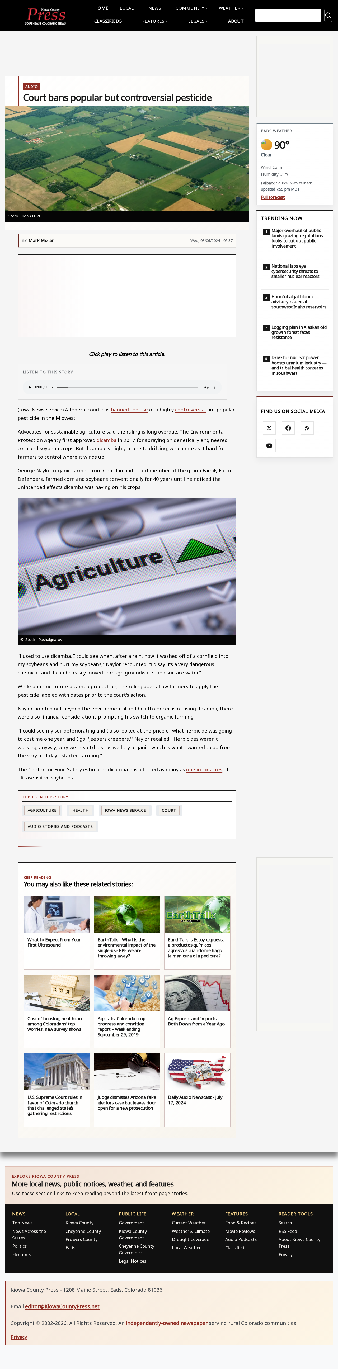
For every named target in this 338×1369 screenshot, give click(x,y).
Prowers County (81, 1239)
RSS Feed (288, 1231)
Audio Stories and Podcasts (60, 826)
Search (285, 1223)
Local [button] (127, 8)
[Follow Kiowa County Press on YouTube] (269, 445)
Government (131, 1223)
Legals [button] (196, 21)
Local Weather (186, 1247)
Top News (22, 1223)
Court (169, 810)
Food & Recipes (240, 1223)
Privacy (286, 1254)
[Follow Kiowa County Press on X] (269, 428)
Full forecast (273, 197)
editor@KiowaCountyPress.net (62, 1306)
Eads (70, 1247)
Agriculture (42, 810)
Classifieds (108, 21)
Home (101, 8)
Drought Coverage (190, 1239)
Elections (21, 1254)
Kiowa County (79, 1223)
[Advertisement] (127, 295)
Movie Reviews (240, 1231)
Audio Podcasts (241, 1239)
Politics (19, 1246)
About (236, 21)
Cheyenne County (83, 1231)
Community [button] (190, 8)
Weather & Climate (191, 1231)
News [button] (154, 8)
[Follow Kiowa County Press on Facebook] (288, 428)
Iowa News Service (125, 810)
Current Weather (188, 1223)
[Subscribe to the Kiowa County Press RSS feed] (307, 428)
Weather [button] (230, 8)
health (80, 810)
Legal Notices (132, 1261)
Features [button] (153, 21)
